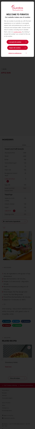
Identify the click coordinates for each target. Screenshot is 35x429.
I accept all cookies (15, 42)
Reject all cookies (15, 48)
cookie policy (18, 32)
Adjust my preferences (14, 53)
